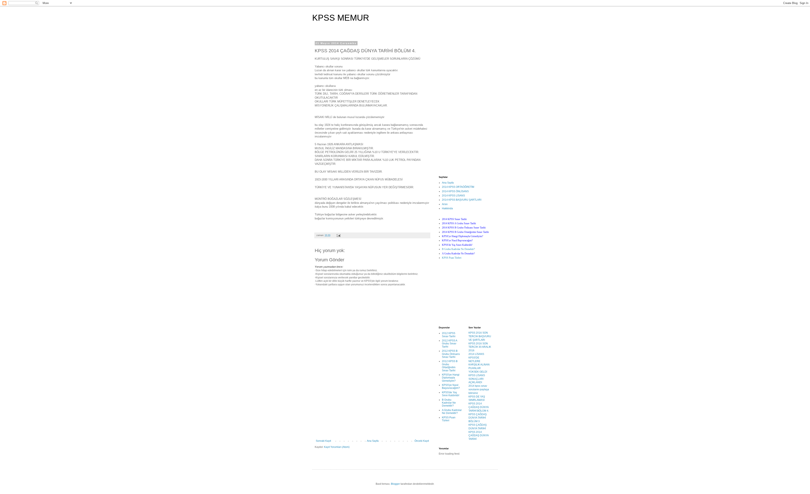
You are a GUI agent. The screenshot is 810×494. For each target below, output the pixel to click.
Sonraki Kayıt (323, 440)
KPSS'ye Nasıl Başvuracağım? (451, 386)
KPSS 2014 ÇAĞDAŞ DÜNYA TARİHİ (478, 436)
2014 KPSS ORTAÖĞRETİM (458, 186)
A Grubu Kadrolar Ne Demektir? (452, 412)
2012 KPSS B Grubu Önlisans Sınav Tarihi (451, 353)
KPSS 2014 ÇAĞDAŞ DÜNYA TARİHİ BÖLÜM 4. (478, 407)
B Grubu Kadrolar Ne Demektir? (458, 249)
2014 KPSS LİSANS (453, 195)
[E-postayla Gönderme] (338, 235)
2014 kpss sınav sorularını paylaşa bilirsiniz (478, 389)
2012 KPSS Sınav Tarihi (448, 335)
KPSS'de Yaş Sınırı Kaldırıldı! (450, 394)
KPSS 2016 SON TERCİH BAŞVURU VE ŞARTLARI (479, 336)
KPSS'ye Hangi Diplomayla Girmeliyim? (450, 377)
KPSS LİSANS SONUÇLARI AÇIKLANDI (476, 379)
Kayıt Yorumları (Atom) (337, 447)
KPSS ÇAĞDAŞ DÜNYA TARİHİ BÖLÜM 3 (477, 418)
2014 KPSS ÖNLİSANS (455, 191)
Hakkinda (447, 208)
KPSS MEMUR (340, 17)
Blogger (395, 483)
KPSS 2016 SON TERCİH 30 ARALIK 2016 (479, 347)
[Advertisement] (372, 407)
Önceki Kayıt (421, 440)
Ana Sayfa (373, 440)
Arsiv (445, 204)
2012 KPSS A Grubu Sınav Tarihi (449, 343)
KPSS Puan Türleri (451, 257)
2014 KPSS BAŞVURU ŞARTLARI (461, 199)
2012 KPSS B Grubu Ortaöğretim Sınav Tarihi (450, 366)
